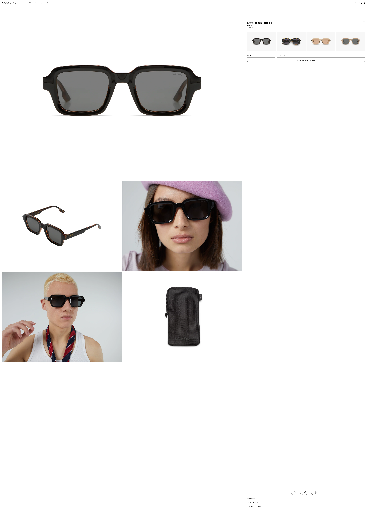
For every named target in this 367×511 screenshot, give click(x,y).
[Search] (356, 3)
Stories (37, 3)
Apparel (43, 3)
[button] (306, 499)
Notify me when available (306, 60)
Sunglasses (16, 3)
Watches (24, 3)
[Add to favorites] (364, 22)
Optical (31, 3)
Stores (49, 3)
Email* (249, 56)
